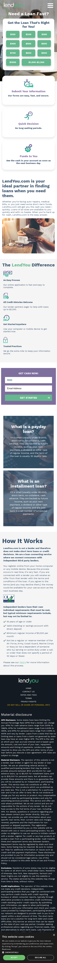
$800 (28, 53)
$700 (13, 53)
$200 (28, 34)
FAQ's (23, 662)
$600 (44, 43)
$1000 (13, 62)
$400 (13, 43)
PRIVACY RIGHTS (28, 701)
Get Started (28, 397)
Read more (6, 949)
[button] (28, 952)
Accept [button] (14, 957)
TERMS (28, 698)
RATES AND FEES (28, 695)
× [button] (54, 935)
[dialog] (28, 947)
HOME (28, 688)
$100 (12, 34)
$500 (28, 43)
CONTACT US (28, 691)
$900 (44, 53)
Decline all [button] (40, 957)
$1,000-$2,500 (36, 62)
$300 (44, 34)
